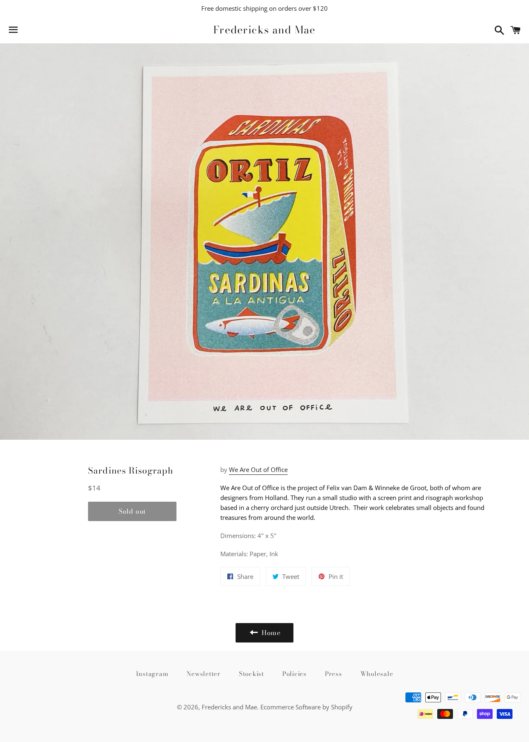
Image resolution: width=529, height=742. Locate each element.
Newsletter (203, 673)
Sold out (132, 511)
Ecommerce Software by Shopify (306, 707)
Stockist (251, 673)
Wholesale (376, 673)
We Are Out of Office (258, 469)
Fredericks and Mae (264, 30)
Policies (294, 673)
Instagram (152, 673)
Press (333, 673)
